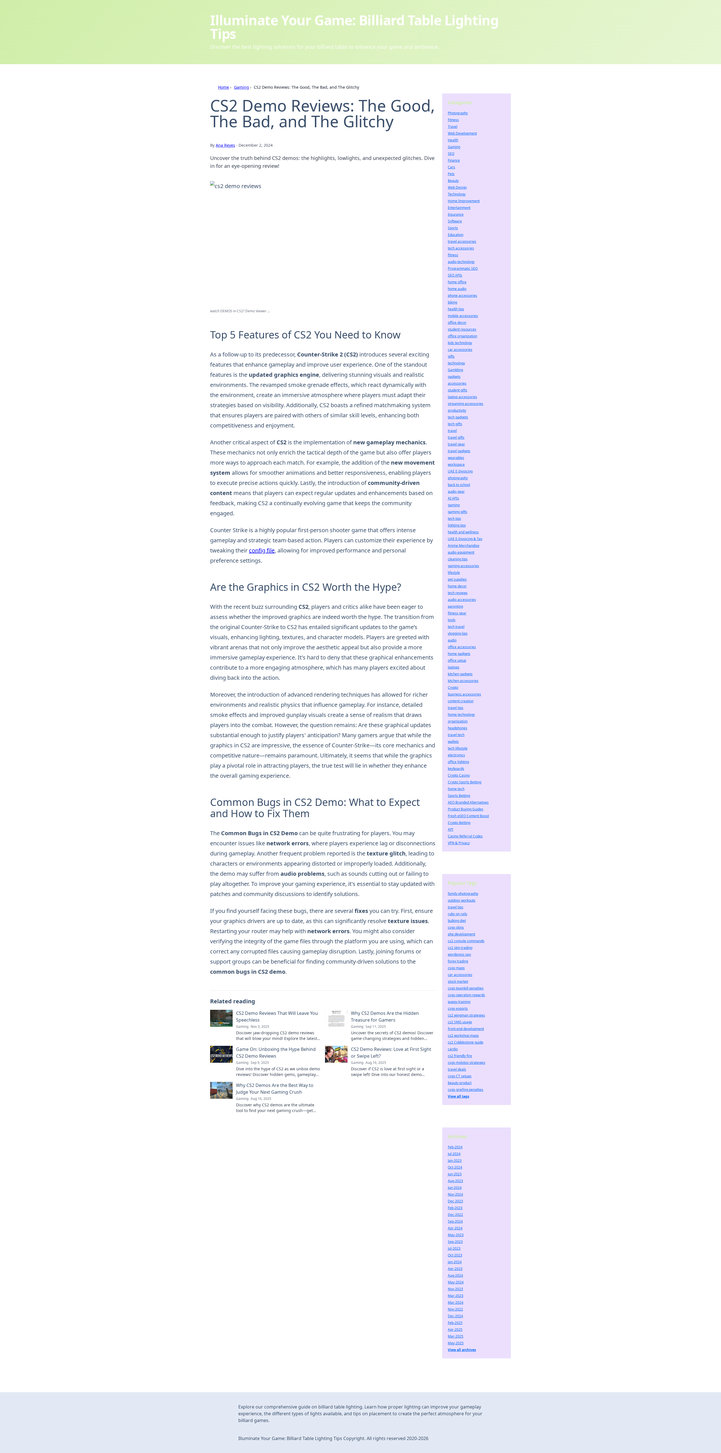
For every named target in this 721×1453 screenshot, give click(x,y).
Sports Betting (459, 795)
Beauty (453, 180)
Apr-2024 (455, 1228)
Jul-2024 (454, 1153)
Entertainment (459, 207)
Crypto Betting (459, 822)
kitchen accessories (463, 680)
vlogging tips (458, 633)
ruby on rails (457, 914)
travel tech (456, 734)
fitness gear (457, 613)
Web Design (457, 187)
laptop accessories (462, 397)
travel (452, 430)
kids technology (460, 342)
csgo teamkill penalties (466, 988)
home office (457, 282)
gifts (451, 356)
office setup (457, 660)
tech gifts (455, 424)
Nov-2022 (455, 1309)
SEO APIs (455, 275)
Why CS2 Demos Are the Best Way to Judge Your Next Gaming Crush (274, 1088)
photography (458, 478)
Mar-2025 (455, 1336)
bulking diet (457, 920)
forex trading (458, 961)
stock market (458, 981)
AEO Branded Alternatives (468, 802)
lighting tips (457, 525)
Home (223, 87)
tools (451, 620)
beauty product (459, 1082)
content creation (460, 701)
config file (262, 550)
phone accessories (462, 295)
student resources (462, 329)
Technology (457, 194)
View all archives (462, 1349)
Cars (451, 167)
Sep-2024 (455, 1221)
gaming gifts (457, 511)
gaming (454, 505)
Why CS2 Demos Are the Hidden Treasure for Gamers (385, 1016)
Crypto (453, 687)
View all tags (458, 1096)
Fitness (453, 119)
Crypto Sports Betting (464, 782)
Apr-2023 (455, 1268)
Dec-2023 (455, 1201)
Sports (453, 228)
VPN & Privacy (459, 843)
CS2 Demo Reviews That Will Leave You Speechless (277, 1016)
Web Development (462, 133)
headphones (457, 728)
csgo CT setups (459, 1076)
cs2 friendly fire (460, 1055)
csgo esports (458, 1008)
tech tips (454, 518)
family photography (463, 893)
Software (455, 221)
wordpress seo (459, 954)
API (450, 829)
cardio (453, 1049)
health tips (456, 309)
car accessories (460, 349)
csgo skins (456, 927)
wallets (453, 741)
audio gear (456, 491)
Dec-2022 (455, 1214)
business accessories (464, 694)
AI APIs (453, 498)
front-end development (466, 1028)
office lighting (458, 761)
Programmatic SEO (463, 268)
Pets (451, 173)
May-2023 (456, 1235)
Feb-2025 (455, 1322)
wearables (456, 457)
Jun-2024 (455, 1187)
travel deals (457, 1069)
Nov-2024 (455, 1194)
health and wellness (463, 532)
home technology (461, 714)
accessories (457, 383)
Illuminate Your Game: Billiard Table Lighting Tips (354, 27)
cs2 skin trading (460, 947)
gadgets (454, 376)
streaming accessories (465, 403)
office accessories (462, 647)
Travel (452, 126)
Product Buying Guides (465, 809)
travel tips (455, 707)
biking (452, 302)
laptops (453, 667)
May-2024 (456, 1282)
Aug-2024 (455, 1275)
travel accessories (462, 241)
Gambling (455, 369)
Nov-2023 (455, 1289)
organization (458, 721)
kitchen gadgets (460, 674)
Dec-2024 (455, 1316)
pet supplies (457, 579)
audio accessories (462, 599)
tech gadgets (458, 417)
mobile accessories (463, 315)
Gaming (241, 87)
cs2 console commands (466, 941)
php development (461, 934)
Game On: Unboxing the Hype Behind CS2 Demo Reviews (276, 1052)
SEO (451, 153)
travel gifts (456, 437)
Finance (454, 160)
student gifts (457, 390)
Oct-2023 (455, 1255)
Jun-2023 (455, 1174)
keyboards (456, 768)
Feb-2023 (455, 1207)
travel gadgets (459, 451)
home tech (456, 788)
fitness (453, 255)
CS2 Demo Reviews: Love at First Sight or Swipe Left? (391, 1052)
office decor (457, 322)
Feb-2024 (455, 1147)
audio (452, 640)
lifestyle (454, 572)
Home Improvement (464, 201)
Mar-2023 (455, 1295)
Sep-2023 (455, 1241)
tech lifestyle (458, 748)
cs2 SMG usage (460, 1022)
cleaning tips (458, 559)
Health (453, 140)
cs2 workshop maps (463, 1035)
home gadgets (459, 653)
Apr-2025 (455, 1329)
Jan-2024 (455, 1262)
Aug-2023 (455, 1180)
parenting (455, 606)
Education (455, 234)
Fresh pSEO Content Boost (468, 816)
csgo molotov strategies (466, 1062)
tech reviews (458, 592)
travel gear (456, 444)
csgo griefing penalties (465, 1089)
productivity (457, 410)
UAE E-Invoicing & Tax (465, 538)
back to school (459, 484)
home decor (457, 586)
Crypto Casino (459, 775)
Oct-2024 (455, 1167)
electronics (456, 755)
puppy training (459, 1001)
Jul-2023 (454, 1248)
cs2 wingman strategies (466, 1015)
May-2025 (456, 1343)
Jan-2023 (455, 1160)
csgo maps (456, 968)
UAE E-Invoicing (460, 471)
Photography (458, 113)
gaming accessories (463, 565)
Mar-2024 (455, 1302)
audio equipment (461, 552)
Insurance (456, 214)
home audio (457, 288)
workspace (456, 464)
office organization (462, 336)
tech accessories (461, 248)
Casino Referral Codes (465, 836)
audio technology (461, 261)
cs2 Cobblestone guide (465, 1042)
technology (456, 363)
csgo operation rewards (466, 995)
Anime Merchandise (463, 545)
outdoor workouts (461, 900)
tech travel (456, 626)
